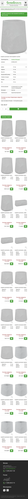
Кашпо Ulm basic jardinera (21, 212)
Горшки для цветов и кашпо (10, 8)
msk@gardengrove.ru (10, 468)
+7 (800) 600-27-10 (10, 483)
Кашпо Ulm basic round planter (7, 287)
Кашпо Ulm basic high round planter (7, 138)
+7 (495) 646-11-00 (10, 471)
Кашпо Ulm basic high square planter (21, 175)
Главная (2, 8)
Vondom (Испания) (15, 59)
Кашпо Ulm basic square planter (21, 362)
